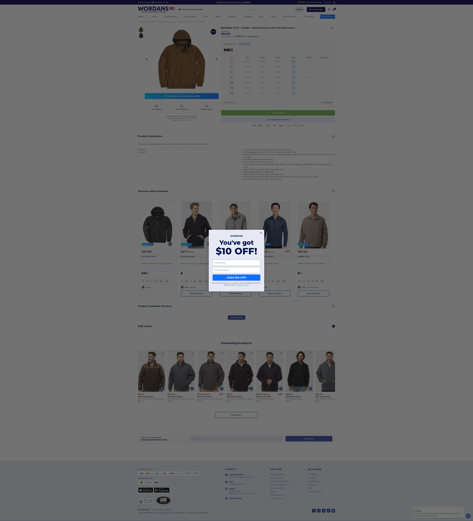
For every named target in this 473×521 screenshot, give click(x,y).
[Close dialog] (261, 233)
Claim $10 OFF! (236, 277)
